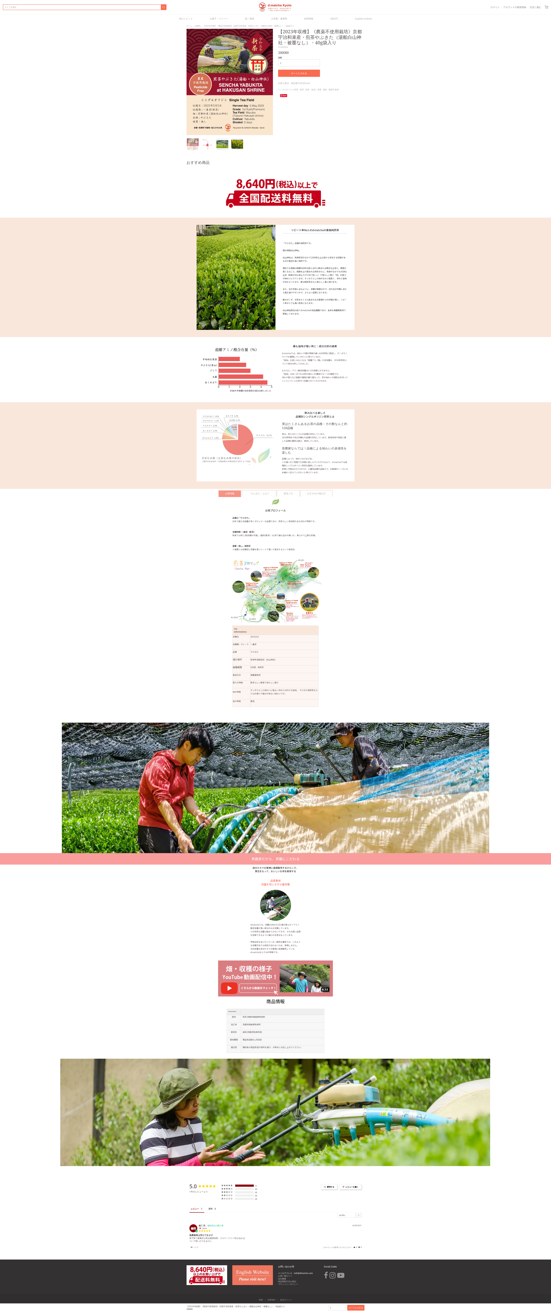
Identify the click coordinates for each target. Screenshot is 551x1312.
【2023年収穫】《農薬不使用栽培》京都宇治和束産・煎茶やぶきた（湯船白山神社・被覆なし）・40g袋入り (248, 26)
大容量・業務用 (279, 18)
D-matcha (283, 46)
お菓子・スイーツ (219, 18)
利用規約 (271, 1299)
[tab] (229, 493)
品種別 (197, 26)
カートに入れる (299, 73)
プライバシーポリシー (288, 1284)
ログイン (495, 7)
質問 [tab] (210, 1208)
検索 (261, 1299)
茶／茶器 (249, 18)
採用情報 (308, 18)
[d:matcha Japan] (275, 7)
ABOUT (334, 18)
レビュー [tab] (195, 1208)
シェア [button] (195, 1247)
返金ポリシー (286, 1299)
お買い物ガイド (285, 1275)
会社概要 (282, 1278)
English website (363, 18)
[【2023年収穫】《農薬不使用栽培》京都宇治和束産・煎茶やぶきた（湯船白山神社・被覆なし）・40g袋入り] (193, 144)
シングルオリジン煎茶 (288, 89)
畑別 (325, 89)
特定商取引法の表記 (287, 1281)
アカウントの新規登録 (514, 7)
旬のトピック (186, 18)
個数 (280, 57)
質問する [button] (330, 1187)
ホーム (189, 26)
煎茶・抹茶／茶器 (313, 89)
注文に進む (535, 7)
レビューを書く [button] (352, 1187)
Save (285, 95)
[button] (355, 1247)
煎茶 (302, 89)
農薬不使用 (334, 89)
